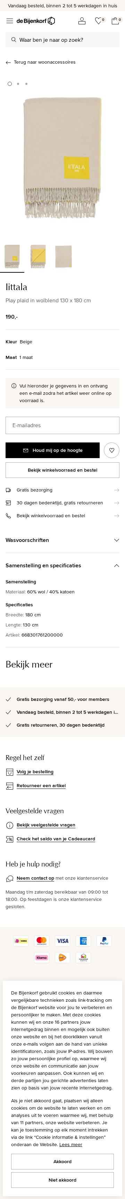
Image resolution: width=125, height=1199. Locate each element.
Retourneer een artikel (41, 785)
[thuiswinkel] (83, 961)
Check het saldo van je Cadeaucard (56, 838)
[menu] (10, 20)
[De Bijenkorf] (36, 21)
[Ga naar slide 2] (18, 84)
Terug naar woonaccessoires (45, 62)
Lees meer (70, 1144)
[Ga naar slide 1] (10, 84)
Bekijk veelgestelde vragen (46, 824)
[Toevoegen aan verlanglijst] (111, 450)
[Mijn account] (82, 21)
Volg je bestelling (35, 771)
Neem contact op (35, 877)
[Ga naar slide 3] (26, 84)
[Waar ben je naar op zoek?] (13, 39)
